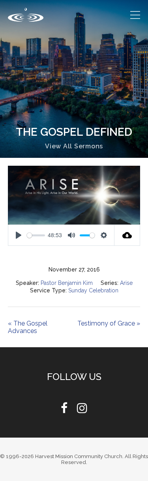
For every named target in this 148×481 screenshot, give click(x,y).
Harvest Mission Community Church (78, 456)
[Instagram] (82, 410)
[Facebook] (64, 410)
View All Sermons (74, 146)
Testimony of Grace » (108, 323)
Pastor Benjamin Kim (66, 283)
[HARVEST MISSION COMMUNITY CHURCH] (25, 15)
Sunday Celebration (93, 290)
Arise (127, 283)
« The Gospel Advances (28, 327)
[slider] (36, 235)
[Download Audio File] (127, 235)
